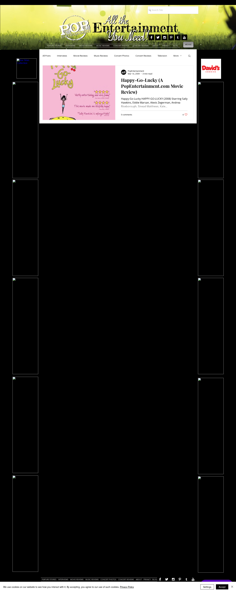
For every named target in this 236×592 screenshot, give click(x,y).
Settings (207, 586)
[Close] (232, 586)
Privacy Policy (127, 586)
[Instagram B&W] (164, 37)
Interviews (62, 55)
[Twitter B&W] (158, 37)
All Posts (47, 55)
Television (162, 55)
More (176, 55)
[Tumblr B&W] (178, 37)
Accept (222, 586)
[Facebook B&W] (151, 37)
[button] (189, 56)
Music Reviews (101, 55)
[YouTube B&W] (184, 37)
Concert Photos (121, 55)
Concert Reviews (143, 55)
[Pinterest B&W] (171, 37)
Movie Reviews (80, 55)
